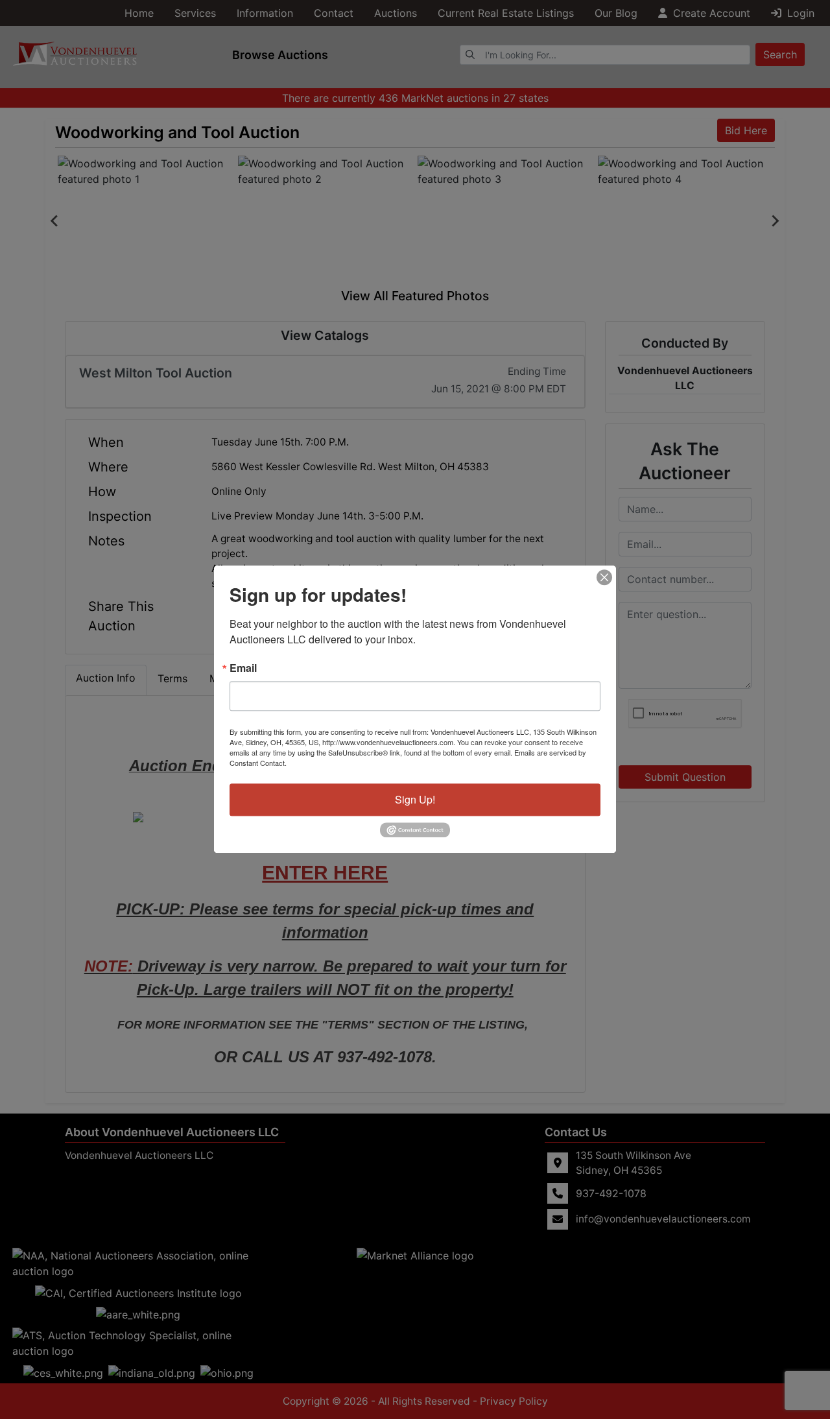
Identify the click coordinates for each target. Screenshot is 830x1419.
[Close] (604, 577)
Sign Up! (415, 799)
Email (243, 668)
